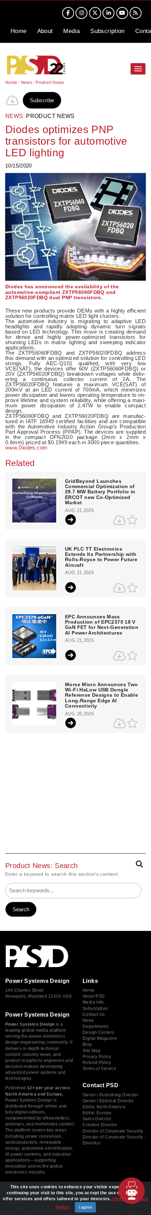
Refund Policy (97, 1062)
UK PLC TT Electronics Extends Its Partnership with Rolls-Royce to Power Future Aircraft (101, 557)
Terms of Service (99, 1068)
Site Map (91, 1050)
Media (71, 31)
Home (19, 31)
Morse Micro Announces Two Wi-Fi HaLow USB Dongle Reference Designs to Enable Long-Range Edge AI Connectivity (101, 695)
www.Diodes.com (26, 448)
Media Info (93, 1002)
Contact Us (94, 1014)
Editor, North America (104, 1106)
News (27, 82)
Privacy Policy (97, 1056)
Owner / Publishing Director (110, 1094)
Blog (87, 1044)
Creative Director (100, 1124)
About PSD (94, 996)
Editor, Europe (97, 1112)
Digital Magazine (100, 1038)
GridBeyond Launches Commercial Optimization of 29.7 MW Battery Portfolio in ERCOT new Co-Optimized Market (100, 492)
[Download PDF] (12, 100)
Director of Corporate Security (113, 1131)
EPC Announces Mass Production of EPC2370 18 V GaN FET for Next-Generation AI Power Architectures (101, 625)
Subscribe (42, 100)
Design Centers (98, 1032)
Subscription (107, 31)
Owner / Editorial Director (108, 1100)
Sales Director (97, 1118)
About (45, 31)
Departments (96, 1026)
